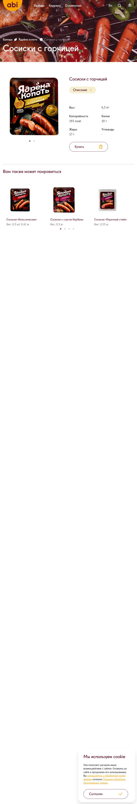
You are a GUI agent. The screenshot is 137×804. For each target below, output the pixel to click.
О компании (73, 5)
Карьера (55, 5)
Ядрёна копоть (28, 39)
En (110, 5)
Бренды (39, 5)
